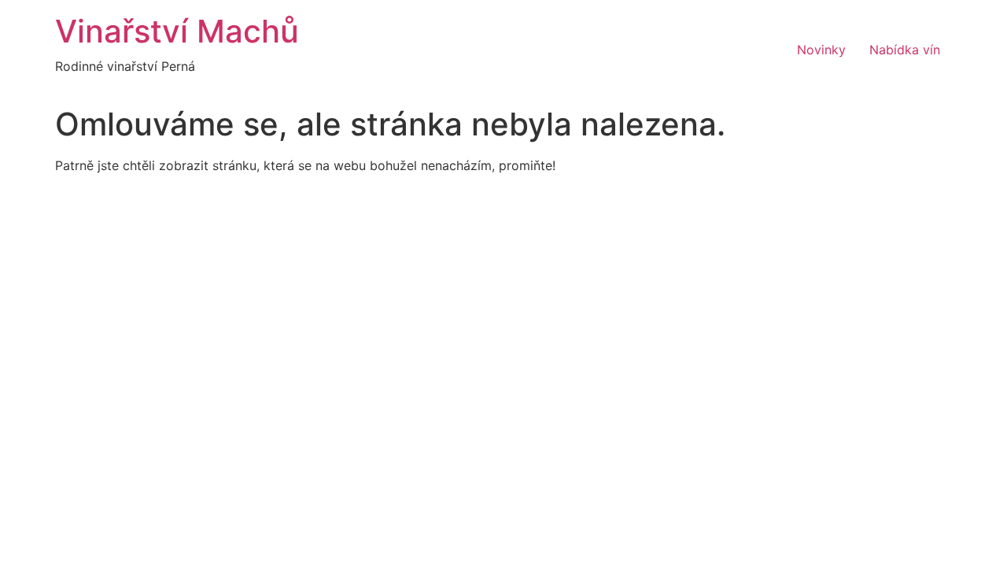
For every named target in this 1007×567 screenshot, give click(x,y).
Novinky (821, 49)
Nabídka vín (904, 49)
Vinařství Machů (177, 31)
